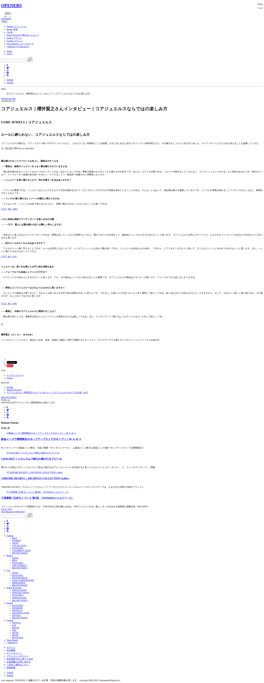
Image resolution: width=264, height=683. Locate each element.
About (9, 51)
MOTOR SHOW (19, 578)
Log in (9, 54)
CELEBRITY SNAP (21, 550)
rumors (10, 378)
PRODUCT (17, 610)
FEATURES (17, 548)
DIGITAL (16, 615)
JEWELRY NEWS (20, 593)
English (10, 83)
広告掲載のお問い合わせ (19, 662)
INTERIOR (17, 608)
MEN (14, 538)
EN (10, 16)
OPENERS (11, 5)
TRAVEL (16, 623)
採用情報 (11, 667)
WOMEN (16, 540)
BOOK (15, 635)
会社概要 (11, 650)
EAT (14, 625)
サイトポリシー (14, 653)
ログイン (11, 647)
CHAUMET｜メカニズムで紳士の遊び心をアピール (31, 458)
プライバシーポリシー (18, 656)
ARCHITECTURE (20, 613)
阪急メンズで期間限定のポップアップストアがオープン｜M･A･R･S (41, 439)
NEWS (15, 543)
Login (260, 7)
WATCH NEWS (19, 590)
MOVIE (15, 628)
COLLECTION (19, 545)
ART (14, 630)
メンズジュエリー (15, 375)
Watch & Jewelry (8, 98)
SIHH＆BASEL (19, 598)
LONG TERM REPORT (23, 580)
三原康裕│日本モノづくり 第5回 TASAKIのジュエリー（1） (37, 497)
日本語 (10, 80)
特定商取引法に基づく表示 (20, 659)
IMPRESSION (18, 583)
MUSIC (15, 633)
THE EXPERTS (19, 565)
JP (5, 16)
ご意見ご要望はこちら (18, 665)
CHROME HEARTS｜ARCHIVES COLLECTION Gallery (35, 478)
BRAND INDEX (9, 397)
